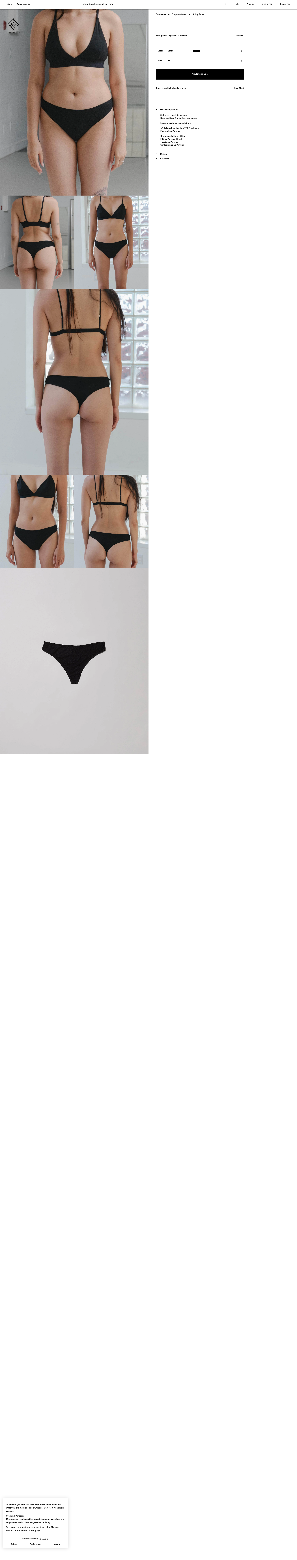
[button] (11, 4)
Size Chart (239, 88)
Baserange (161, 15)
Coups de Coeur (179, 15)
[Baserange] (15, 25)
